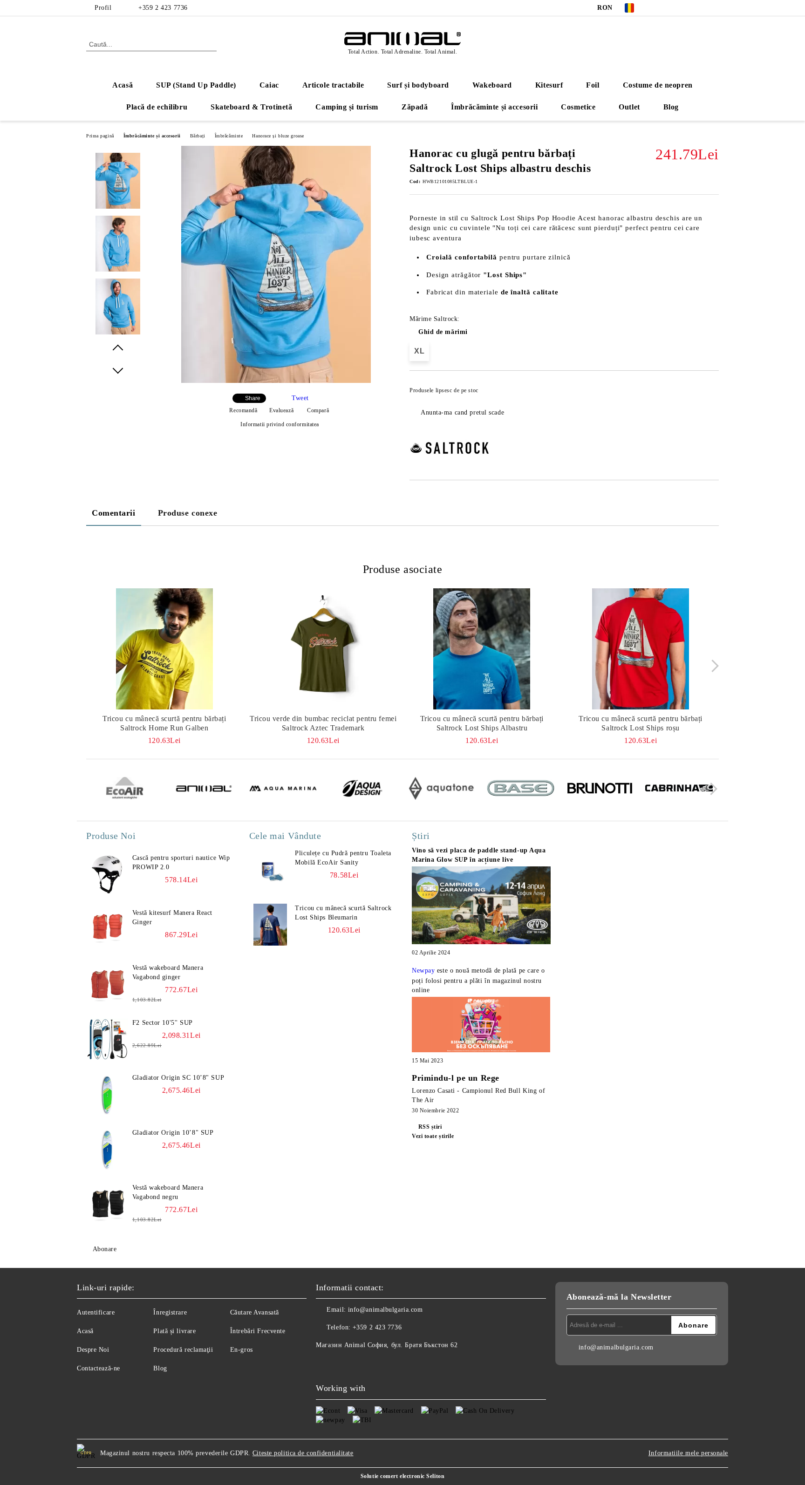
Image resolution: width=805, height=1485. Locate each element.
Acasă (122, 85)
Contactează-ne (98, 1368)
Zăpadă (415, 107)
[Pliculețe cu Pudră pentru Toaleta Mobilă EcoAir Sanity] (270, 870)
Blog (671, 107)
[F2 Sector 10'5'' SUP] (107, 1039)
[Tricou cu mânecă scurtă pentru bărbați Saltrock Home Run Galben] (164, 648)
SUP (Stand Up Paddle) (196, 85)
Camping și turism (346, 107)
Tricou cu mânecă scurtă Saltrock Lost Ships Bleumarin (343, 913)
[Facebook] (658, 8)
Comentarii (114, 513)
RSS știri (430, 1127)
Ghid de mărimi (443, 331)
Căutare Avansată (254, 1312)
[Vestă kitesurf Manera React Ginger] (107, 929)
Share (252, 398)
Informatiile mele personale (688, 1453)
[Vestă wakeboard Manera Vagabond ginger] (107, 984)
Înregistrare (170, 1312)
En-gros (241, 1349)
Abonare (104, 1249)
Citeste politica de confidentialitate (303, 1453)
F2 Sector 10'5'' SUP (162, 1022)
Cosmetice (578, 107)
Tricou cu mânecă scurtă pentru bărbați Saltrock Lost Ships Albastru (482, 723)
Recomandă (243, 410)
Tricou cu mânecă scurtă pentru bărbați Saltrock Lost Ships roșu (640, 723)
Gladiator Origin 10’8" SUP (173, 1132)
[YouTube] (700, 8)
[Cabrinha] (679, 789)
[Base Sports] (520, 789)
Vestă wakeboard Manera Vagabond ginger (167, 972)
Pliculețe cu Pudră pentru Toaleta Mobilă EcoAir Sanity (343, 858)
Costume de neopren (658, 85)
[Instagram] (686, 8)
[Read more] (481, 906)
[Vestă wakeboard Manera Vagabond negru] (107, 1204)
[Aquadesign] (362, 789)
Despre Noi (93, 1349)
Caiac (269, 85)
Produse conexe (188, 513)
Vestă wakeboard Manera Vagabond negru (167, 1192)
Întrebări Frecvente (258, 1331)
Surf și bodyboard (418, 85)
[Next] (712, 666)
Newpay (423, 970)
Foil (592, 85)
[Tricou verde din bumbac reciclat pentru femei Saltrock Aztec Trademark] (323, 648)
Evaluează (281, 410)
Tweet (300, 398)
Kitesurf (549, 85)
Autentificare (96, 1312)
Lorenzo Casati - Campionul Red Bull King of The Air (478, 1095)
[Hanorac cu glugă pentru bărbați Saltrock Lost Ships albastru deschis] (276, 380)
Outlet (629, 107)
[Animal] (204, 790)
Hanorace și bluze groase (278, 135)
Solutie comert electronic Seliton (402, 1476)
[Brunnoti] (600, 789)
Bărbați (197, 135)
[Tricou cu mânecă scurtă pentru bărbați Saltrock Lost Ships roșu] (640, 648)
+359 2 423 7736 (162, 7)
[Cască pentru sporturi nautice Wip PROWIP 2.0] (107, 874)
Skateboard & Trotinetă (251, 107)
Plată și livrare (174, 1331)
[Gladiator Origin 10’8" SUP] (107, 1149)
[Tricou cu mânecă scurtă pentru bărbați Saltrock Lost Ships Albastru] (482, 648)
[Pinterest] (714, 8)
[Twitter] (672, 8)
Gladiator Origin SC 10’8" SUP (178, 1077)
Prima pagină (100, 135)
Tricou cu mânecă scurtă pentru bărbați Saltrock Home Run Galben (164, 723)
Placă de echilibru (156, 107)
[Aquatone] (441, 789)
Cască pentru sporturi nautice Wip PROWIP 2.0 (181, 862)
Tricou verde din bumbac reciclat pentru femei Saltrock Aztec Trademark (323, 723)
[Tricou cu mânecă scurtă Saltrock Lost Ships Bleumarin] (270, 925)
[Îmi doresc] (712, 393)
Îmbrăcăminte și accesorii (494, 107)
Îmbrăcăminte (229, 135)
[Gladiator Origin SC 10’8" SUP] (107, 1094)
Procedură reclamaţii (183, 1349)
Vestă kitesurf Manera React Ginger (172, 917)
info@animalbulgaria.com (385, 1309)
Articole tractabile (333, 85)
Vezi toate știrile (433, 1136)
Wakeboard (492, 85)
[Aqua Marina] (283, 789)
